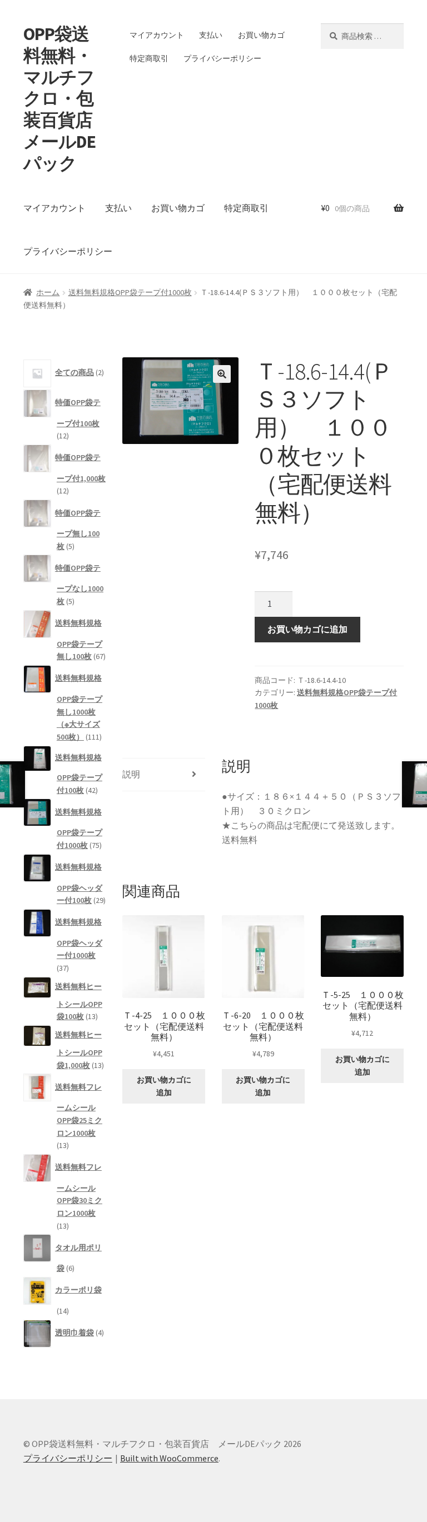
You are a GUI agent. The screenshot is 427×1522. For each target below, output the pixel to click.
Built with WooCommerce (169, 1458)
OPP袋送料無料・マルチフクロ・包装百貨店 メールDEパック (66, 98)
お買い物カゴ (261, 35)
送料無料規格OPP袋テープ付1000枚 (130, 292)
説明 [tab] (131, 774)
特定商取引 (149, 58)
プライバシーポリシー (222, 58)
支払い (210, 35)
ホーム (47, 292)
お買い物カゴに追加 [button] (164, 1086)
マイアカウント (157, 35)
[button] (222, 374)
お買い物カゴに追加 (307, 629)
